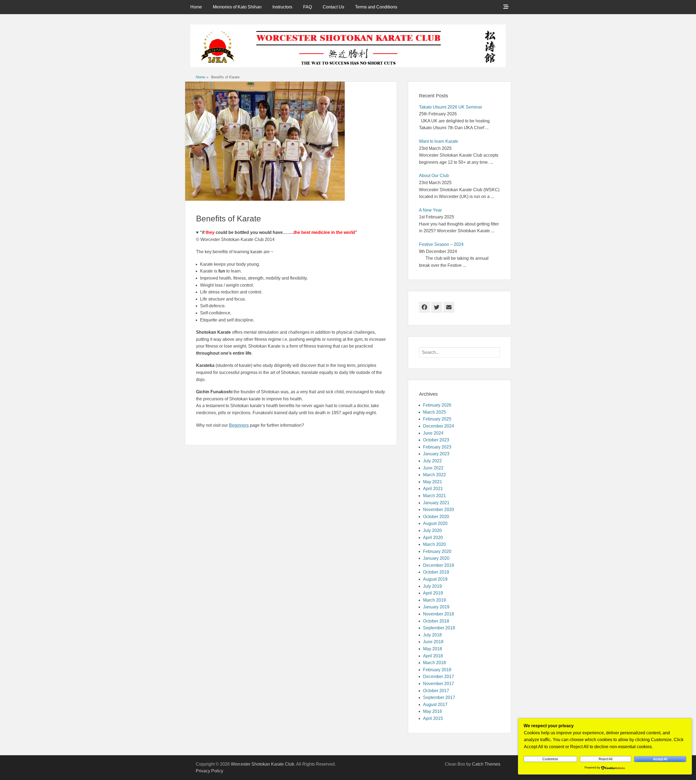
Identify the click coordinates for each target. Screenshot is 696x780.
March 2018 (434, 662)
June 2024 (433, 433)
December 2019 (438, 565)
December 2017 (438, 676)
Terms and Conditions (376, 7)
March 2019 (434, 600)
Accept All (660, 759)
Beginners (239, 425)
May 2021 (432, 481)
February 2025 (437, 419)
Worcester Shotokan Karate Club (262, 764)
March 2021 (434, 495)
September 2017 (439, 697)
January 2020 (436, 558)
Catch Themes (486, 764)
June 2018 (433, 641)
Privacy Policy (209, 771)
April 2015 (433, 718)
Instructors (282, 7)
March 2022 (434, 474)
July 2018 (432, 635)
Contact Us (333, 7)
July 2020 (432, 530)
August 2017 (435, 704)
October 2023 (436, 440)
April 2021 (433, 488)
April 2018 (433, 656)
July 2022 (432, 461)
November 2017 (438, 683)
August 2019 (435, 579)
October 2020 (436, 516)
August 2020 (435, 523)
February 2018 (437, 669)
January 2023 (436, 453)
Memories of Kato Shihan (237, 7)
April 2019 (433, 593)
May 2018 (432, 648)
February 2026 (437, 405)
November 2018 (438, 614)
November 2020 (438, 509)
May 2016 (432, 711)
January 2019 (436, 607)
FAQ (307, 7)
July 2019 (432, 586)
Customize (550, 759)
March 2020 (434, 544)
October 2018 (436, 621)
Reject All (606, 759)
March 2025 (434, 412)
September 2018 (439, 628)
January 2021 (436, 502)
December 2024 (438, 426)
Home (196, 7)
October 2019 (436, 572)
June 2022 (433, 468)
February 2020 (437, 551)
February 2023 (437, 447)
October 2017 (436, 690)
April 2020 (433, 537)
